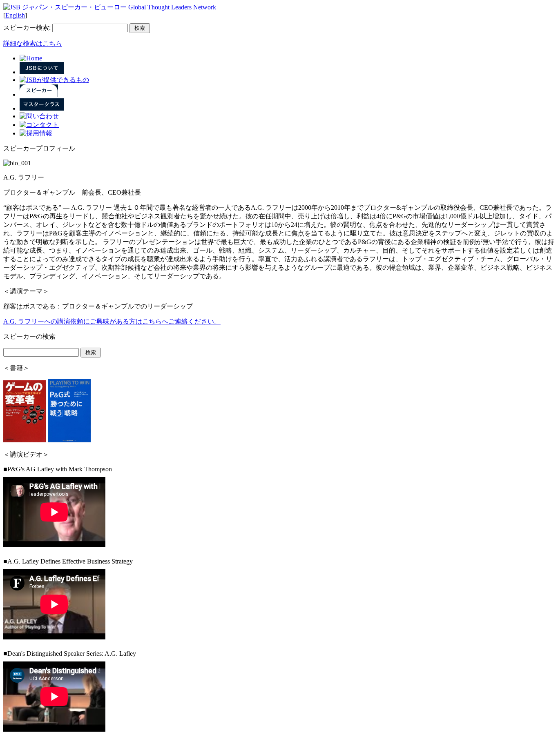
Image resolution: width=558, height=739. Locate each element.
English (15, 15)
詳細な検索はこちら (32, 43)
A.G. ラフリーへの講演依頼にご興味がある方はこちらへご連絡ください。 (112, 321)
